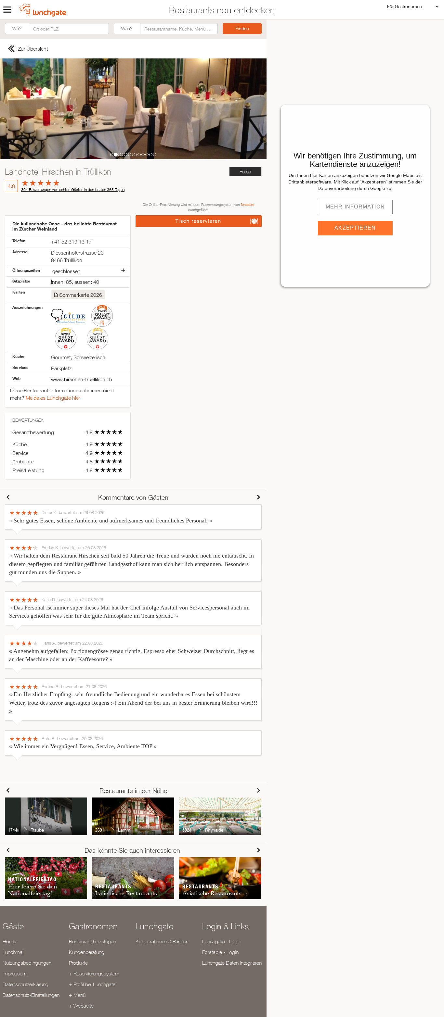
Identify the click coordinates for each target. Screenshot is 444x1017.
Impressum (15, 973)
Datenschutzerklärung (25, 984)
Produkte (78, 963)
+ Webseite (81, 1006)
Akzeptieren (355, 228)
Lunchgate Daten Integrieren (232, 963)
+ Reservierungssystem (94, 973)
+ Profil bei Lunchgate (92, 984)
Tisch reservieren (198, 221)
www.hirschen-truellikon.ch (81, 379)
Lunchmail (13, 952)
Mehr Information (355, 206)
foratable (247, 204)
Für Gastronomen (404, 6)
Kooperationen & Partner (161, 941)
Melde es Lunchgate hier (53, 398)
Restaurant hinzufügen (92, 941)
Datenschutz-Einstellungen (31, 995)
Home (9, 941)
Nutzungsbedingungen (27, 963)
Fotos (245, 171)
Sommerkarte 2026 (80, 295)
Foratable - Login (220, 952)
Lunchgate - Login (221, 941)
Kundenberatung (86, 952)
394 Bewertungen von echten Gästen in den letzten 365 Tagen (72, 189)
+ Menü (77, 995)
